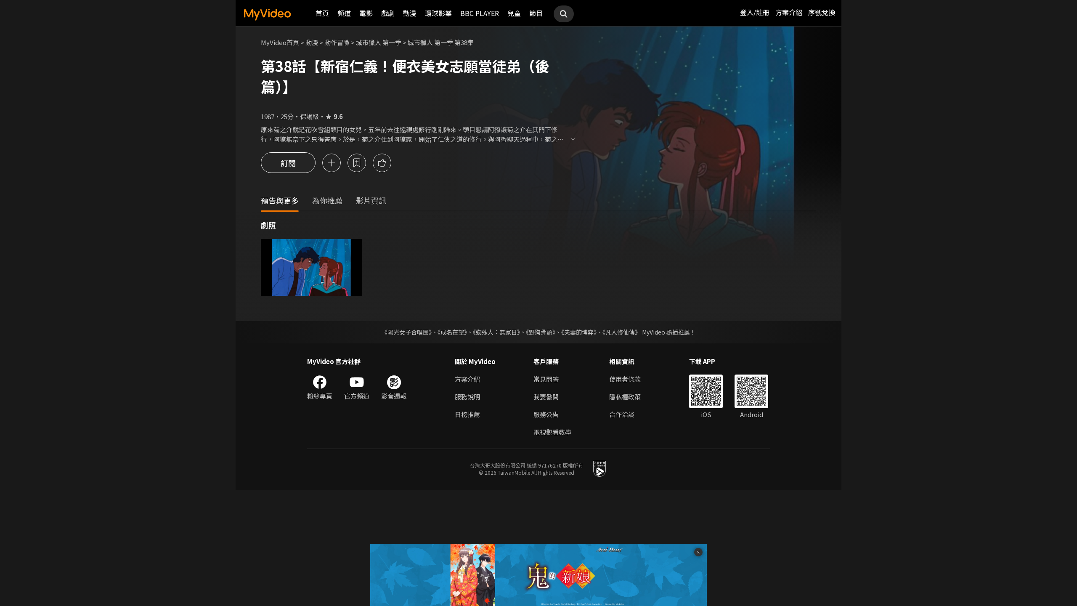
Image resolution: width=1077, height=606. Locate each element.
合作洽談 (621, 414)
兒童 (514, 13)
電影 (366, 13)
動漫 (409, 13)
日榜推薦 (467, 414)
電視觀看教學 (552, 432)
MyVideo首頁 (280, 42)
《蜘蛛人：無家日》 (496, 332)
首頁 (322, 13)
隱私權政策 (625, 396)
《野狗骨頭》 (540, 332)
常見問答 (546, 379)
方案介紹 (788, 12)
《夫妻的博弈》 (579, 332)
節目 (536, 13)
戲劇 (388, 13)
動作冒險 (337, 42)
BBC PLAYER (479, 13)
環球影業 (438, 13)
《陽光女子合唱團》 (407, 332)
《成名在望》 (452, 332)
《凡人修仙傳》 (621, 332)
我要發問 (546, 396)
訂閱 (288, 162)
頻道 (344, 13)
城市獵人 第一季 (378, 42)
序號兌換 (821, 12)
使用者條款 (625, 379)
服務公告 (546, 414)
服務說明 (467, 396)
